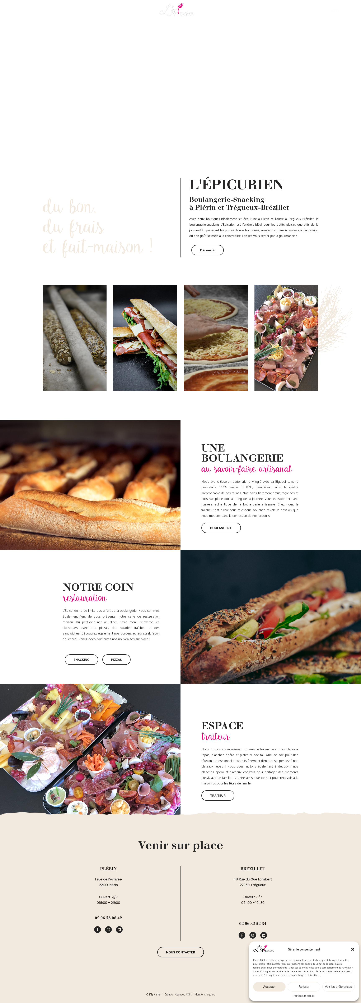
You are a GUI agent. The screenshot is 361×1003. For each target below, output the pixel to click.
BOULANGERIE (67, 12)
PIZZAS (234, 12)
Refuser (304, 986)
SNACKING (120, 12)
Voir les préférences (338, 986)
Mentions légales (205, 994)
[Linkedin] (119, 929)
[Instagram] (108, 929)
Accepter (269, 986)
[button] (353, 949)
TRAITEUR (283, 12)
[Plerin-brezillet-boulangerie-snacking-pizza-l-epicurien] (97, 929)
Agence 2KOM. (183, 994)
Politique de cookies (304, 996)
